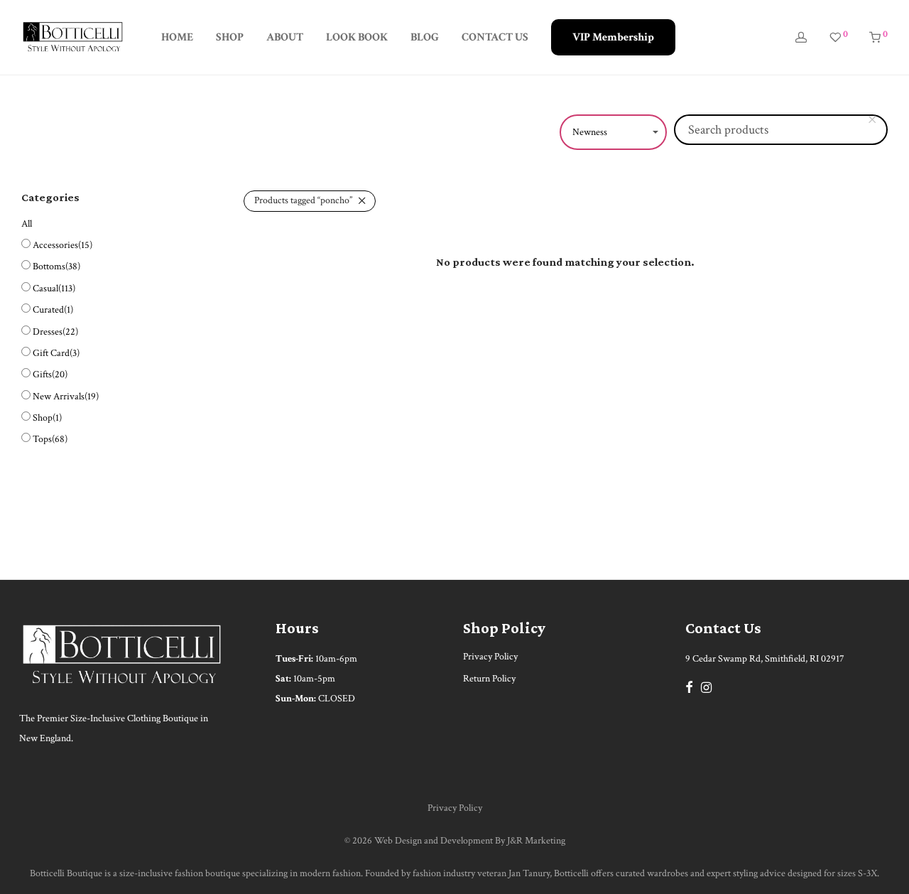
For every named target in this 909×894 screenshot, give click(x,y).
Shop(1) (47, 417)
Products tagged (303, 200)
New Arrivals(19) (66, 396)
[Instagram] (706, 686)
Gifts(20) (50, 374)
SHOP (230, 37)
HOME (177, 37)
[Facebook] (688, 686)
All (26, 223)
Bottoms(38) (56, 266)
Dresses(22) (55, 331)
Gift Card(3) (56, 353)
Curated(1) (53, 309)
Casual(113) (54, 288)
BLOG (424, 37)
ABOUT (284, 37)
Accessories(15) (62, 245)
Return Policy (489, 678)
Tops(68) (50, 439)
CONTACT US (495, 37)
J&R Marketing (536, 840)
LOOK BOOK (357, 37)
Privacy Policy (490, 656)
